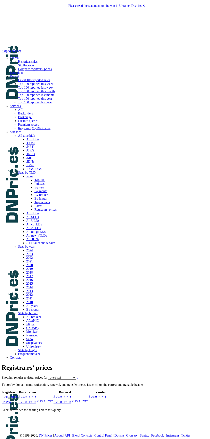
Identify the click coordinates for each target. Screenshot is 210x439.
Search (14, 58)
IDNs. (30, 165)
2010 (29, 302)
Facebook (157, 435)
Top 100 (39, 180)
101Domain (10, 397)
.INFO (30, 154)
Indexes (39, 183)
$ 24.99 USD (27, 397)
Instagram (172, 435)
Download (17, 72)
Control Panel (103, 435)
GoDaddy (32, 328)
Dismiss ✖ (138, 5)
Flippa (30, 324)
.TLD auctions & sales (40, 243)
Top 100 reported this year (35, 98)
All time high (26, 135)
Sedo (29, 339)
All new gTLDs (36, 235)
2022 (29, 257)
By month (40, 191)
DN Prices (45, 435)
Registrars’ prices (45, 209)
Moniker (31, 331)
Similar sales (26, 65)
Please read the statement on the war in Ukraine (99, 5)
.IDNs (30, 161)
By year (39, 187)
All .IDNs (32, 239)
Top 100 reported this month (36, 91)
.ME (29, 157)
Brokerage (25, 117)
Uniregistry (33, 346)
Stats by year (26, 246)
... (78, 377)
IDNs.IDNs (33, 169)
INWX (6, 402)
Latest (38, 206)
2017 (29, 276)
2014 (29, 287)
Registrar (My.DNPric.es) (34, 128)
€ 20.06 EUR (27, 402)
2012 (29, 294)
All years (32, 305)
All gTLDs (33, 228)
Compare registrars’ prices (35, 69)
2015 (29, 283)
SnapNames (34, 342)
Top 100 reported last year (35, 102)
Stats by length (27, 350)
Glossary (132, 435)
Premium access (28, 124)
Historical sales (28, 61)
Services (15, 106)
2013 (29, 291)
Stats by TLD (27, 172)
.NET (30, 146)
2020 (29, 265)
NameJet (32, 335)
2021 (29, 261)
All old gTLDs (36, 231)
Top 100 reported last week (35, 87)
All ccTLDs (34, 224)
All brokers (33, 317)
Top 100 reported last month (36, 95)
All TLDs (32, 139)
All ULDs (32, 220)
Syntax (144, 435)
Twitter (185, 435)
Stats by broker (28, 313)
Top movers (42, 202)
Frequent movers (29, 354)
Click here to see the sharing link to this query (31, 410)
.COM (30, 143)
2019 (29, 268)
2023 (29, 254)
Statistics (15, 132)
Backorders (25, 113)
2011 (29, 298)
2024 (29, 250)
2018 (29, 272)
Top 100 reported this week (36, 83)
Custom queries (28, 120)
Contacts (15, 357)
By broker (41, 194)
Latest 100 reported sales (34, 80)
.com (29, 176)
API (20, 109)
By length (40, 198)
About (58, 435)
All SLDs (32, 217)
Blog (75, 435)
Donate (119, 435)
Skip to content (11, 51)
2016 (29, 280)
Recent (14, 76)
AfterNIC (32, 320)
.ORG (30, 150)
